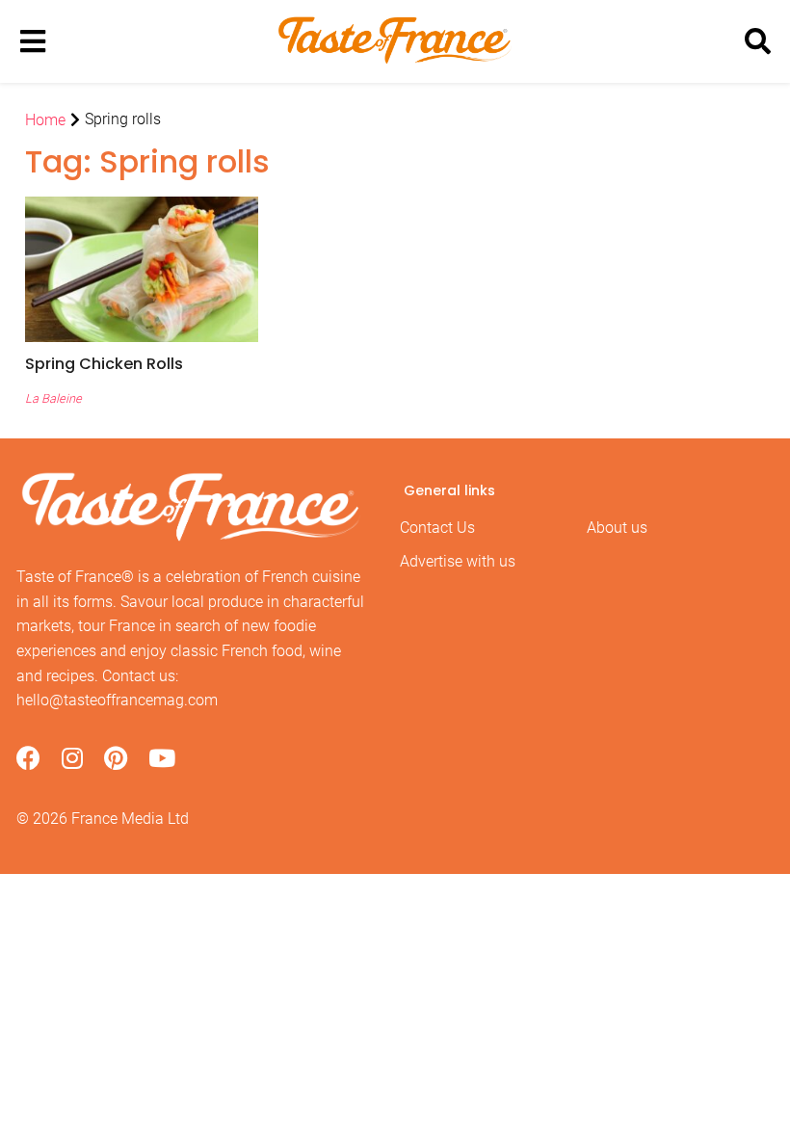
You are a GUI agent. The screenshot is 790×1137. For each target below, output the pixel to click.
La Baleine (53, 398)
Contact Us (437, 527)
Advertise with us (457, 561)
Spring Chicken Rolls (104, 364)
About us (617, 527)
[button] (141, 363)
